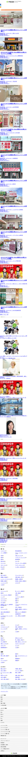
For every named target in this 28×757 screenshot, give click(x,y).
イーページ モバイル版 (5, 731)
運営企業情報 (3, 746)
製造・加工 (3, 668)
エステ (2, 625)
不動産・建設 (18, 668)
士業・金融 (3, 677)
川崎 (1, 699)
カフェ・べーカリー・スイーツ (21, 553)
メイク (2, 631)
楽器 (2, 607)
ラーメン (2, 563)
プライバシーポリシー (5, 740)
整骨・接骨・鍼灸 (4, 655)
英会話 (2, 639)
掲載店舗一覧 (3, 735)
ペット (2, 596)
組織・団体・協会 (19, 675)
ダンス (16, 645)
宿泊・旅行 (3, 575)
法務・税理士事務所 (5, 612)
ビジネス (2, 722)
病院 (2, 658)
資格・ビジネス (4, 643)
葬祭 (16, 600)
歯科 (16, 653)
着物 (16, 598)
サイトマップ (3, 738)
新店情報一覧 (3, 542)
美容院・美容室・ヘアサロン (21, 628)
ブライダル (3, 600)
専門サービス (3, 675)
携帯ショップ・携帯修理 (20, 612)
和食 (2, 557)
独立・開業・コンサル (19, 679)
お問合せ (2, 750)
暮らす (2, 714)
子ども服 (2, 602)
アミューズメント (19, 575)
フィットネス (3, 628)
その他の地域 (3, 705)
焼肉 (2, 559)
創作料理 (17, 559)
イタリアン (3, 550)
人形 (16, 602)
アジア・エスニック (19, 565)
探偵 (2, 613)
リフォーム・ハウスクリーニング (21, 605)
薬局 (2, 653)
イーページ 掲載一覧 (5, 733)
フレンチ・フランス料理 (20, 563)
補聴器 (16, 660)
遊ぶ (1, 712)
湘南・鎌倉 (3, 703)
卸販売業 (17, 677)
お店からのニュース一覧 (5, 436)
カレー (16, 561)
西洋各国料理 (18, 550)
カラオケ (17, 582)
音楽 (2, 638)
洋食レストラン (18, 555)
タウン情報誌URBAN (5, 748)
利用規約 (2, 742)
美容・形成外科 (18, 626)
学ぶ (1, 718)
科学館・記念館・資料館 (20, 581)
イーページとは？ (4, 727)
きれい (2, 716)
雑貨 (2, 593)
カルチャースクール (19, 643)
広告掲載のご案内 (4, 744)
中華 (2, 555)
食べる (2, 710)
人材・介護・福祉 (4, 679)
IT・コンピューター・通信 (6, 672)
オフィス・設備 (18, 670)
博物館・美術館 (4, 577)
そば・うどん (3, 565)
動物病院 (17, 658)
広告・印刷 (3, 670)
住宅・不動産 (18, 607)
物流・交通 (17, 672)
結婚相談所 (17, 613)
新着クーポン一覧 (4, 314)
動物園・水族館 (18, 579)
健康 (1, 720)
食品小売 (2, 561)
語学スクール (18, 638)
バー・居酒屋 (3, 552)
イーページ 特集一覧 (5, 729)
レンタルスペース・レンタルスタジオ (7, 616)
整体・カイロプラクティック (21, 655)
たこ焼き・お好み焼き (19, 567)
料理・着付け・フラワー (20, 641)
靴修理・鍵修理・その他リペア (21, 610)
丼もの (2, 567)
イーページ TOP (4, 725)
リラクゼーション (4, 626)
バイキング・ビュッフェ (20, 557)
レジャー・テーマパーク (6, 579)
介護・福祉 (17, 593)
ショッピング (3, 582)
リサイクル (3, 598)
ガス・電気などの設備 (19, 615)
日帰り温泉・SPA (18, 577)
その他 (2, 568)
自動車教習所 (3, 647)
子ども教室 (3, 641)
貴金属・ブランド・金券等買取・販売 (7, 605)
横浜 (1, 697)
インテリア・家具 (19, 596)
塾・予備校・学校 (19, 639)
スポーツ (2, 645)
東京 (1, 701)
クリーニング (3, 609)
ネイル (16, 625)
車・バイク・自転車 (19, 591)
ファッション (3, 591)
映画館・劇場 (3, 581)
